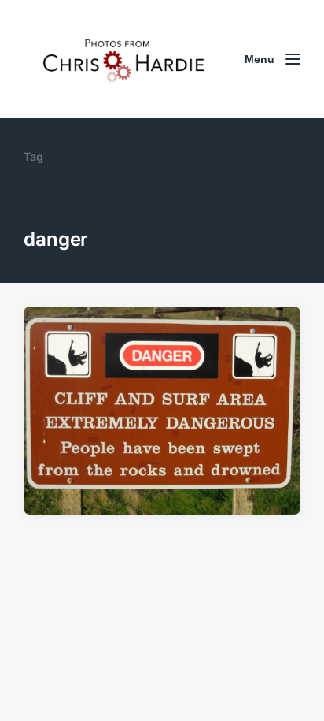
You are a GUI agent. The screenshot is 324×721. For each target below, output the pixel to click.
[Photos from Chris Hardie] (123, 59)
